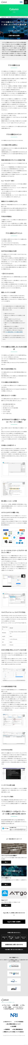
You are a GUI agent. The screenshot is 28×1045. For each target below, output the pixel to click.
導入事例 (15, 1005)
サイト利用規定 (19, 1021)
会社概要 (14, 1026)
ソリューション (6, 1005)
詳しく (6, 862)
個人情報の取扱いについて (14, 1024)
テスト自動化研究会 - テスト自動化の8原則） (14, 332)
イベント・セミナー (18, 1007)
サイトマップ (20, 1009)
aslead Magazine (9, 1009)
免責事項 (7, 1029)
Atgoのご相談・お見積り (14, 922)
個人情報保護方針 (18, 1029)
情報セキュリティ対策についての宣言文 (14, 1032)
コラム (23, 1005)
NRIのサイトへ (8, 1021)
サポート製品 (7, 1007)
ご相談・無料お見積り (14, 35)
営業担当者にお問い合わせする (14, 944)
